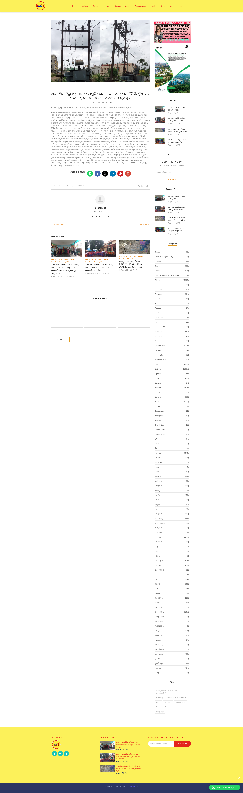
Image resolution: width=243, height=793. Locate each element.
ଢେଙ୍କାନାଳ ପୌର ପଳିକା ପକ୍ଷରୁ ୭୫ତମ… (176, 109)
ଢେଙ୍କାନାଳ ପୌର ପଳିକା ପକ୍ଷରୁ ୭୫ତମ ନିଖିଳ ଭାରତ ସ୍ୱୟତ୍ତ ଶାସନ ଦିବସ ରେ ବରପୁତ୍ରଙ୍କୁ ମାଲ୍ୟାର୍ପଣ (65, 269)
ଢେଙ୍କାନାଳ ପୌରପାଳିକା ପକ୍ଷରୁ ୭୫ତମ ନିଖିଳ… (176, 119)
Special (54, 262)
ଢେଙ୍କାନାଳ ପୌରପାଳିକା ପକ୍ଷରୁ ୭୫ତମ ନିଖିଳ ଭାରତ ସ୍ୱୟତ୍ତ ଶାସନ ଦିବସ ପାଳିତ (99, 267)
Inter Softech (133, 786)
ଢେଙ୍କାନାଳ (66, 262)
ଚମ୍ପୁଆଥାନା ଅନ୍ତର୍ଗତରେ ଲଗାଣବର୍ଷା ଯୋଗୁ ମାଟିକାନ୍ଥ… (178, 130)
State (75, 186)
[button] (224, 787)
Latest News (62, 186)
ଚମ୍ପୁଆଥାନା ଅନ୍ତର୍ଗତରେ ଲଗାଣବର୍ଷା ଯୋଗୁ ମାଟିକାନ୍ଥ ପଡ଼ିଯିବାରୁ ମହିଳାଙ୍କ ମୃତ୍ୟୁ (131, 264)
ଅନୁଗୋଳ (80, 186)
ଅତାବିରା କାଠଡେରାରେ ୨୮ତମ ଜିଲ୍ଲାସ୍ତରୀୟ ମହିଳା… (177, 141)
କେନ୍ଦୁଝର (134, 258)
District (55, 186)
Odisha (70, 186)
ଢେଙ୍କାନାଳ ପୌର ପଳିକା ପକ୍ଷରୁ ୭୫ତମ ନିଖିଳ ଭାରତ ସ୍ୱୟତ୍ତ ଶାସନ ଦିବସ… (128, 744)
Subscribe (172, 179)
